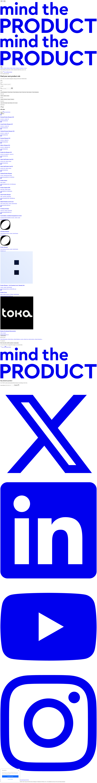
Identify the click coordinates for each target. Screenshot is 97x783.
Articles (2, 68)
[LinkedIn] (48, 578)
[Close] (18, 770)
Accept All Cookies (10, 776)
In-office (8, 95)
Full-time (2, 99)
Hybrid (5, 95)
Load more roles (3, 335)
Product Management (4, 92)
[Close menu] (1, 67)
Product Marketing (16, 92)
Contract (9, 99)
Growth (20, 92)
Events (14, 68)
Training (17, 68)
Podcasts (8, 68)
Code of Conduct (20, 779)
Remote (2, 95)
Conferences (21, 68)
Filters (3, 113)
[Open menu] (1, 1)
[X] (48, 481)
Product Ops (24, 92)
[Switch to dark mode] (5, 1)
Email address (2, 385)
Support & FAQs (26, 779)
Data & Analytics (29, 92)
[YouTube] (48, 674)
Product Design (10, 92)
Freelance (12, 99)
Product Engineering (35, 92)
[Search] (3, 1)
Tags (2, 107)
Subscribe (16, 385)
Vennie (25, 68)
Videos (11, 68)
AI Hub (5, 68)
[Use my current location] (12, 88)
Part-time (5, 99)
